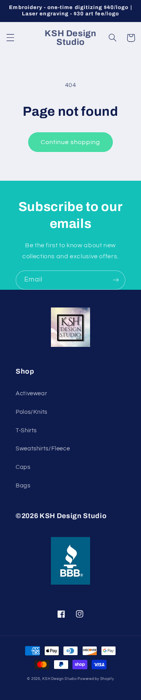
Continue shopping (71, 142)
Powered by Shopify (96, 679)
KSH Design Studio (59, 679)
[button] (10, 38)
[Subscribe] (116, 280)
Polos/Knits (31, 412)
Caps (23, 467)
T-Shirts (26, 430)
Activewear (31, 393)
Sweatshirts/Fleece (43, 449)
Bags (23, 486)
